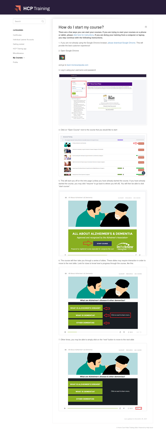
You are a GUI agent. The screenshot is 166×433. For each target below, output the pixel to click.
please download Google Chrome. (122, 42)
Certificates (17, 35)
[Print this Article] (146, 27)
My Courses (18, 57)
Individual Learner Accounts (23, 39)
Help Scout (149, 427)
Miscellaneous (18, 53)
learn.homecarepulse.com (77, 65)
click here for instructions (83, 35)
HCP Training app (19, 48)
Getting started (18, 44)
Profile (15, 62)
